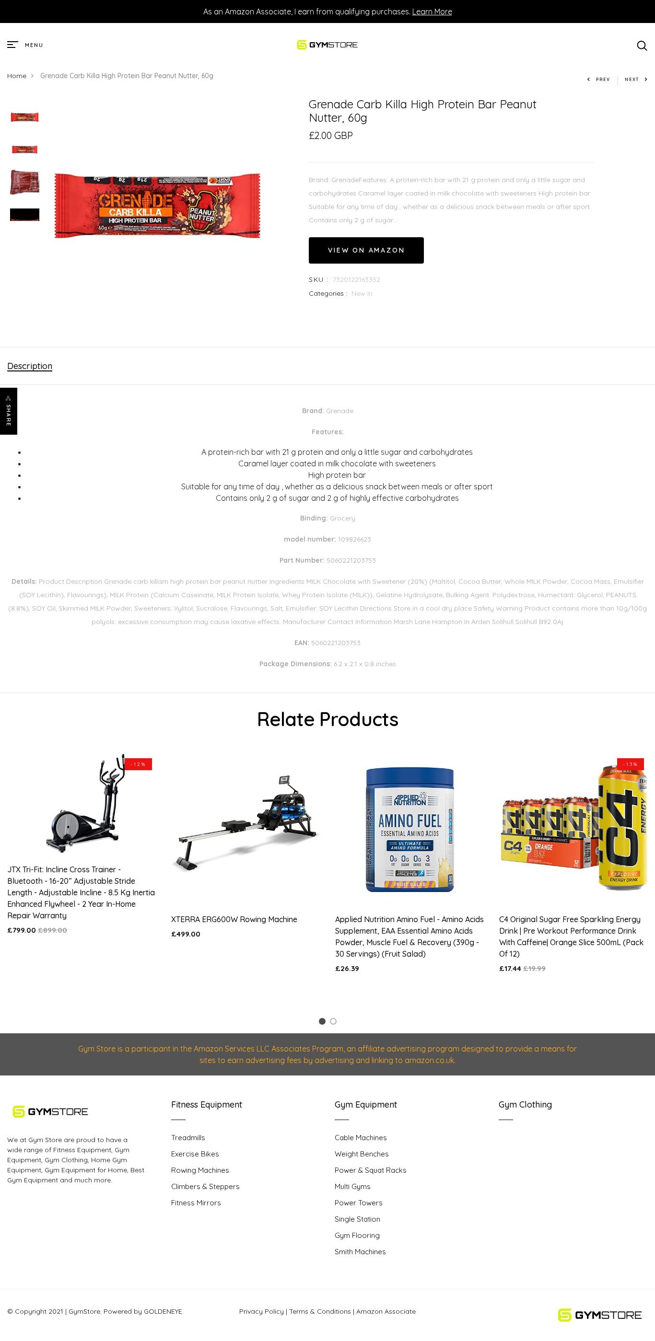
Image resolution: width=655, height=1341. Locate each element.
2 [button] (335, 1023)
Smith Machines (360, 1251)
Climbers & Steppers (205, 1186)
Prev (603, 79)
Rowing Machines (200, 1170)
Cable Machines (361, 1137)
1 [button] (323, 1023)
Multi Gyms (353, 1186)
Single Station (357, 1219)
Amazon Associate (386, 1311)
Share (8, 416)
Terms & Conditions (320, 1311)
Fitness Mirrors (196, 1202)
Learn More (432, 11)
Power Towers (359, 1202)
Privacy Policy (261, 1311)
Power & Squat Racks (371, 1170)
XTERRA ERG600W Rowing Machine (234, 919)
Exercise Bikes (195, 1153)
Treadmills (188, 1137)
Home (16, 75)
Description (29, 365)
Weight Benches (362, 1153)
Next (632, 79)
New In (362, 293)
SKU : (318, 279)
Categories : (328, 293)
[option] (24, 118)
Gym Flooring (357, 1235)
